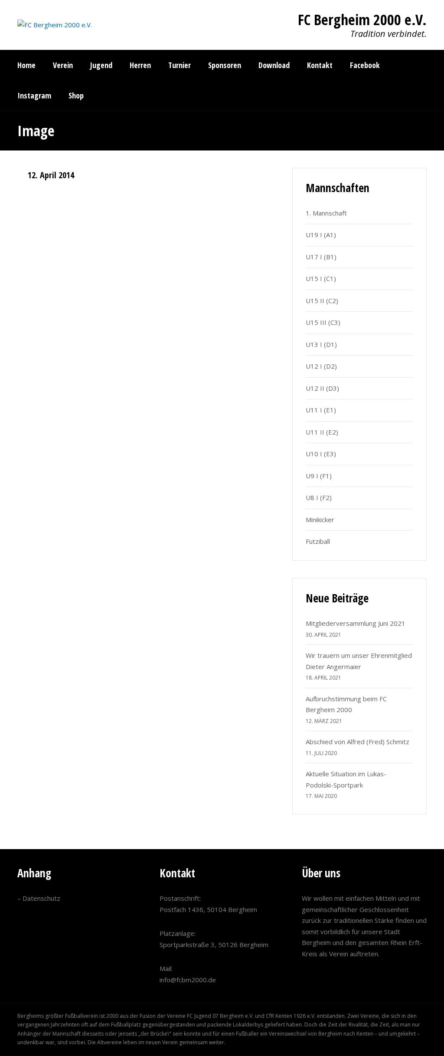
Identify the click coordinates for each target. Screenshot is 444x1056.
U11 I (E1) (321, 409)
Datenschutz (41, 898)
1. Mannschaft (326, 213)
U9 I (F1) (319, 475)
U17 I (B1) (321, 256)
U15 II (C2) (322, 300)
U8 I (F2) (319, 497)
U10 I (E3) (321, 453)
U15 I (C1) (321, 278)
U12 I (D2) (321, 366)
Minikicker (320, 519)
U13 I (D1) (321, 344)
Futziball (318, 541)
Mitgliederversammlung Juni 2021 (355, 623)
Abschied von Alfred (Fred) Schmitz (357, 741)
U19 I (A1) (321, 234)
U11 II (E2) (322, 432)
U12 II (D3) (322, 388)
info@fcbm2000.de (188, 979)
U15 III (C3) (323, 322)
